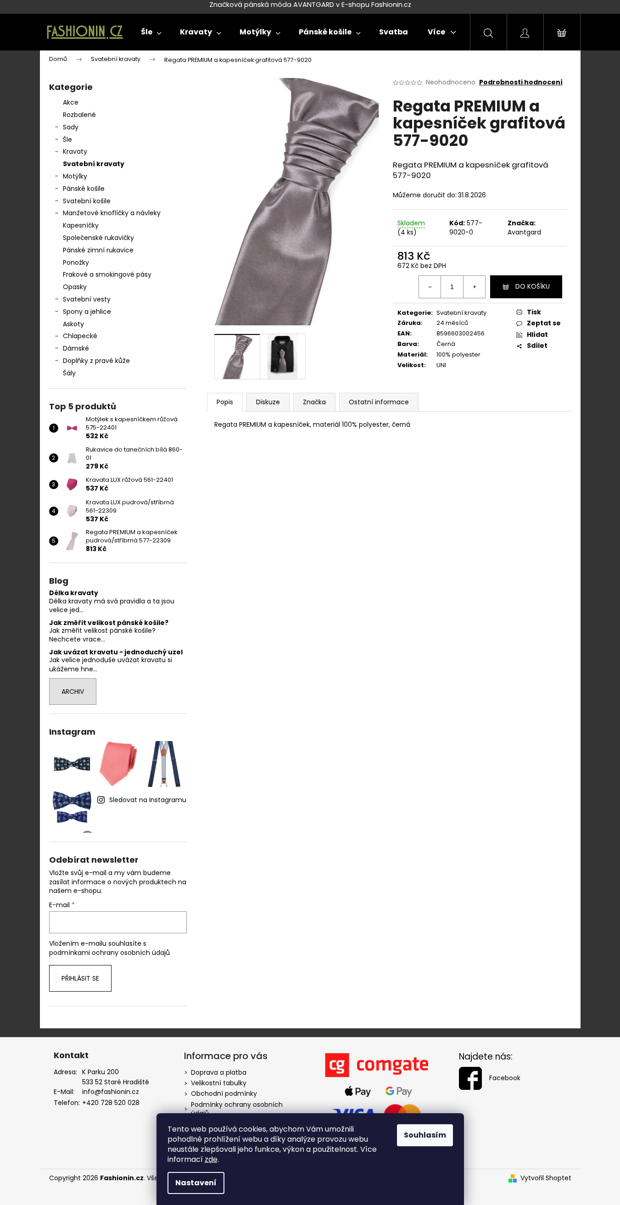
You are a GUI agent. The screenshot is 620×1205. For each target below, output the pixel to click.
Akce (70, 102)
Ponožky (76, 262)
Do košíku (532, 286)
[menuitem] (151, 32)
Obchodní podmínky (224, 1093)
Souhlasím (425, 1135)
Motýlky (75, 176)
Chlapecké (80, 335)
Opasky (75, 286)
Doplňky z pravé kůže (96, 360)
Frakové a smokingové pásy (107, 274)
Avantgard (524, 232)
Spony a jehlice (87, 311)
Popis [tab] (225, 402)
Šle (67, 139)
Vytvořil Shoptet (545, 1178)
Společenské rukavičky (98, 237)
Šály (69, 373)
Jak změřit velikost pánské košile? (108, 622)
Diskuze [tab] (268, 402)
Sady (70, 127)
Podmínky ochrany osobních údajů (237, 1109)
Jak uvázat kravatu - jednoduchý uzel (116, 652)
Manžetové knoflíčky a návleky (112, 213)
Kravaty (75, 151)
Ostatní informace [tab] (379, 402)
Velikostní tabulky (218, 1083)
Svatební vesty (87, 299)
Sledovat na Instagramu (147, 799)
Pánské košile (84, 188)
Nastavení (196, 1182)
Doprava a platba (218, 1072)
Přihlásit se (80, 978)
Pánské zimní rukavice (98, 250)
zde (211, 1159)
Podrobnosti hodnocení (521, 82)
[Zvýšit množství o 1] (474, 287)
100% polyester (458, 354)
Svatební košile (87, 201)
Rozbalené (79, 114)
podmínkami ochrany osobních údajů (109, 952)
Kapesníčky (81, 225)
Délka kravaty (73, 593)
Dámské (76, 348)
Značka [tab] (314, 402)
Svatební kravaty (93, 163)
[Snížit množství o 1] (430, 287)
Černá (445, 344)
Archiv (72, 691)
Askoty (73, 324)
